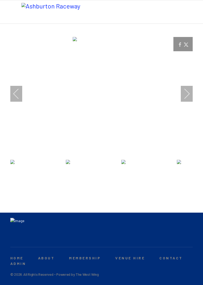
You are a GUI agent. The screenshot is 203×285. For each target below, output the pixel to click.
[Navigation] (14, 12)
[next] (183, 93)
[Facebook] (13, 237)
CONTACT (170, 258)
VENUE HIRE (130, 258)
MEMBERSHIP (85, 258)
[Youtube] (21, 237)
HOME (17, 258)
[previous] (19, 93)
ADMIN (18, 263)
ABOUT (46, 258)
